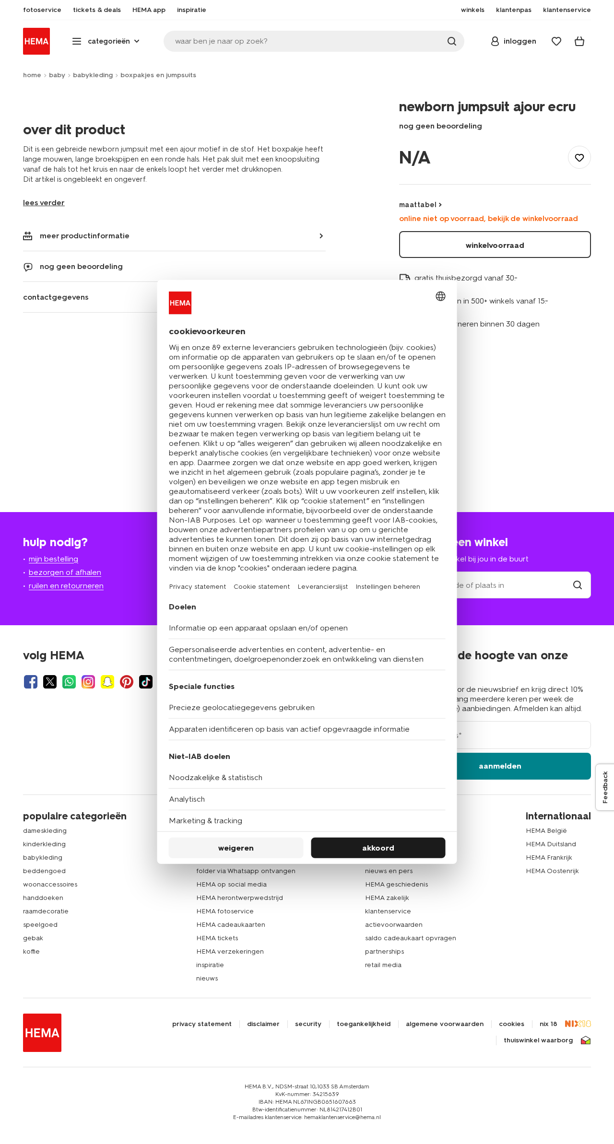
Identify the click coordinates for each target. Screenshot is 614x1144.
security (308, 1024)
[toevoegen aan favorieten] (579, 157)
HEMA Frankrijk (549, 857)
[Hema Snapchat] (107, 682)
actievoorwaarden (394, 925)
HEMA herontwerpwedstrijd (239, 898)
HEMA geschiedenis (396, 884)
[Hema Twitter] (50, 682)
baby (57, 75)
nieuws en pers (389, 871)
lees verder (44, 202)
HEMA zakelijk (387, 898)
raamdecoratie (46, 911)
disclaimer (263, 1024)
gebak (33, 938)
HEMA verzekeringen (230, 951)
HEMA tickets (217, 938)
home (32, 75)
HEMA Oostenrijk (552, 871)
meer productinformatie (85, 235)
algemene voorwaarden (445, 1024)
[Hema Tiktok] (146, 682)
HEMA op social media (231, 884)
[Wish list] (556, 41)
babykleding (93, 75)
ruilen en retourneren (66, 585)
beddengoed (44, 871)
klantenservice (388, 911)
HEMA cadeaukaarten (230, 925)
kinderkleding (44, 844)
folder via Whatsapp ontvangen (245, 871)
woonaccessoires (50, 884)
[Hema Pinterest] (126, 682)
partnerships (384, 951)
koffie (31, 951)
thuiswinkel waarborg (538, 1040)
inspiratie (210, 965)
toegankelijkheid (363, 1024)
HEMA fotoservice (225, 911)
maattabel (418, 204)
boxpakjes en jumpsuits (158, 75)
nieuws (207, 978)
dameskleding (45, 831)
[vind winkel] (577, 585)
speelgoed (40, 925)
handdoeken (43, 898)
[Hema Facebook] (30, 682)
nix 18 (548, 1024)
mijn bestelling (53, 558)
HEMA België (546, 831)
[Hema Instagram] (88, 682)
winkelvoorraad (495, 245)
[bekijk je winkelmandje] (579, 41)
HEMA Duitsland (551, 844)
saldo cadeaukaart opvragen (410, 938)
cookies (511, 1024)
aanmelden (500, 765)
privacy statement (202, 1024)
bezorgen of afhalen (65, 572)
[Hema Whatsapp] (69, 682)
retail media (383, 965)
